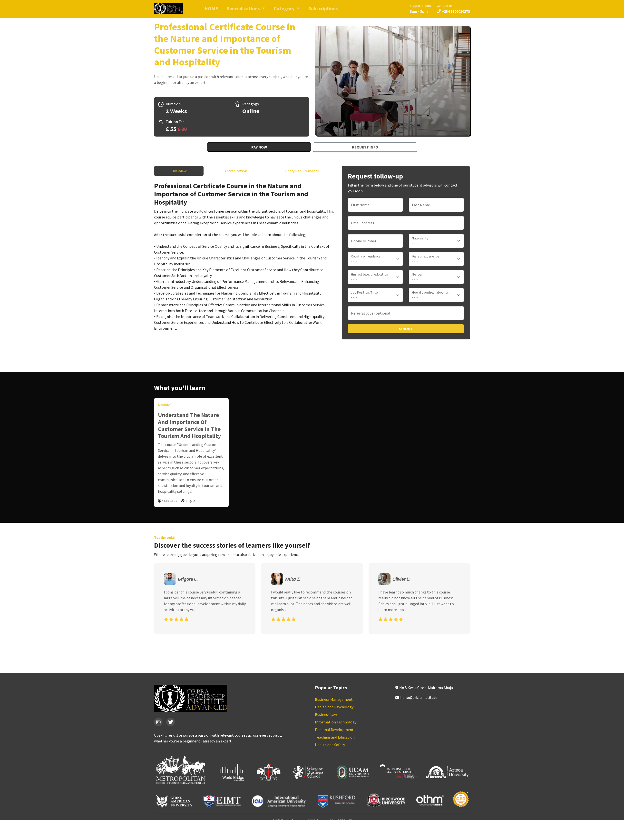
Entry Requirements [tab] (302, 170)
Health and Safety (330, 744)
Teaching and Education (335, 737)
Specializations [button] (244, 8)
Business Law (326, 714)
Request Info (365, 147)
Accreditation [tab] (235, 170)
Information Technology (335, 722)
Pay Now (259, 147)
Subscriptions (323, 8)
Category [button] (284, 8)
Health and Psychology (334, 706)
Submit (406, 328)
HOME (211, 8)
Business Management (334, 699)
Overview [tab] (178, 170)
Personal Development (334, 729)
